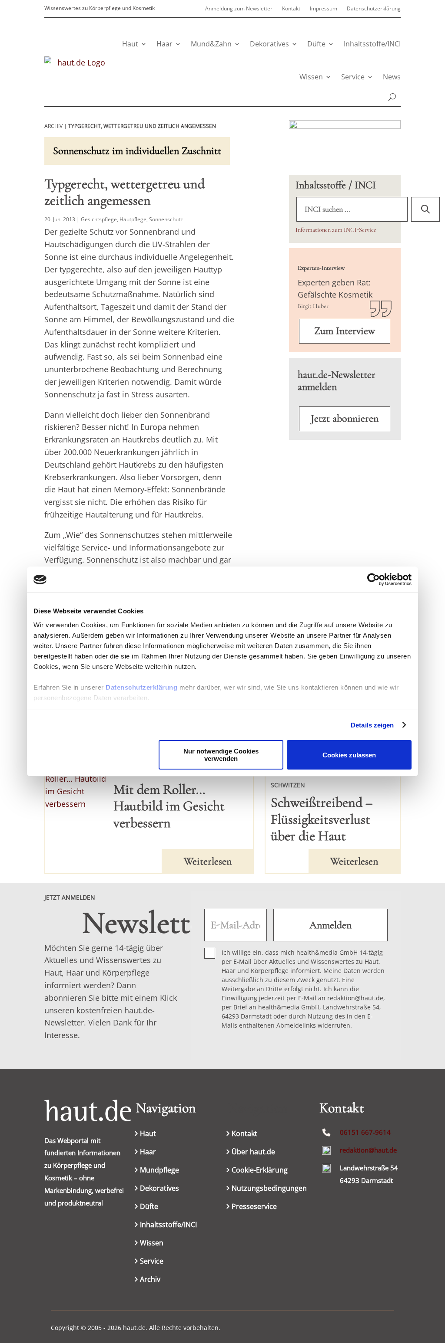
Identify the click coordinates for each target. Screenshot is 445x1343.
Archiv (150, 1280)
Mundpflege (159, 1171)
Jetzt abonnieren (345, 418)
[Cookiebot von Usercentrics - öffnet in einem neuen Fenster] (373, 579)
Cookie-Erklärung (260, 1171)
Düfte (316, 44)
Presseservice (254, 1207)
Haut (130, 44)
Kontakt (291, 9)
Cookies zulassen (349, 755)
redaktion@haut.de (368, 1150)
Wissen (311, 77)
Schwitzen (288, 785)
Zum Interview (344, 330)
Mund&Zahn (211, 44)
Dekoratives (269, 44)
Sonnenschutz (166, 219)
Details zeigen (372, 725)
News (392, 77)
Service (353, 77)
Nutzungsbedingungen (269, 1189)
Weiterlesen (208, 861)
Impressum (323, 9)
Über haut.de (253, 1152)
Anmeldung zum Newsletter (238, 9)
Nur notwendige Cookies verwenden (221, 754)
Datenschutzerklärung (141, 687)
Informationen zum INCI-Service (336, 229)
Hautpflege (133, 219)
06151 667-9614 (365, 1132)
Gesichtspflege (99, 219)
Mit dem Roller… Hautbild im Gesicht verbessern (169, 806)
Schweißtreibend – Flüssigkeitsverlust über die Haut (321, 819)
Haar (164, 44)
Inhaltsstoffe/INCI (372, 44)
